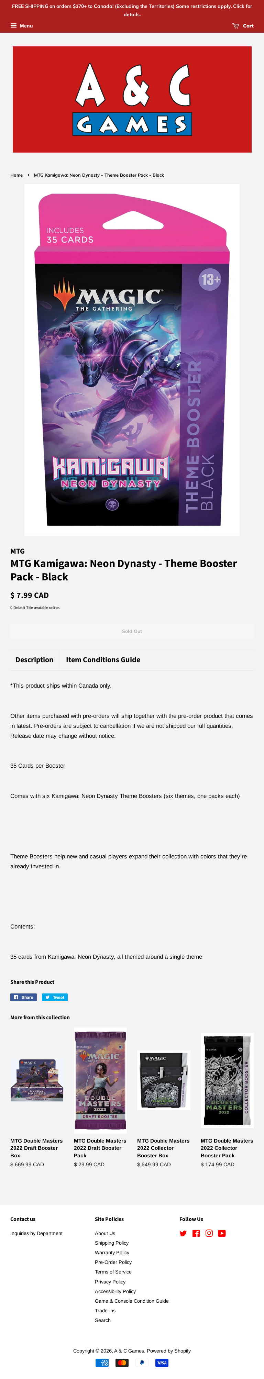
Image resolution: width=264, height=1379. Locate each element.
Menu (26, 26)
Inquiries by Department (36, 1233)
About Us (105, 1233)
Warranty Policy (112, 1252)
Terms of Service (113, 1272)
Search (103, 1320)
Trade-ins (105, 1310)
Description (34, 660)
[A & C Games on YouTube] (222, 1234)
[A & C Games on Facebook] (196, 1234)
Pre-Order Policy (113, 1262)
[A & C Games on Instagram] (209, 1234)
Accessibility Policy (115, 1291)
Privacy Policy (110, 1282)
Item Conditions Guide (103, 660)
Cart (248, 26)
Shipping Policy (112, 1243)
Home (16, 175)
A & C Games (129, 1351)
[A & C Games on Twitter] (183, 1234)
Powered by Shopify (169, 1351)
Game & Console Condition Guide (132, 1301)
